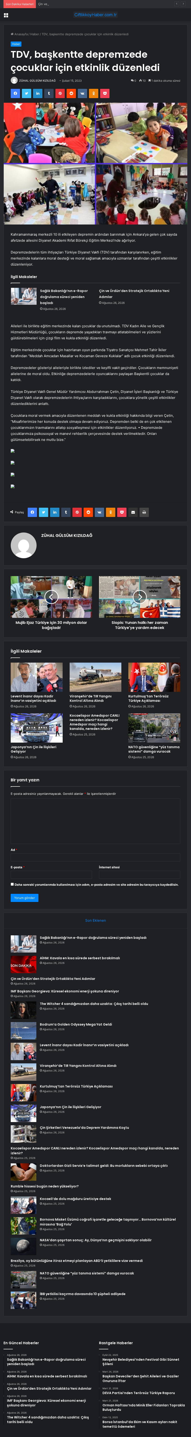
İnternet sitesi (109, 867)
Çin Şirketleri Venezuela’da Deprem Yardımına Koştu (84, 1127)
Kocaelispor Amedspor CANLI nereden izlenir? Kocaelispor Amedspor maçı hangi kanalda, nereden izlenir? (94, 722)
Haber (34, 34)
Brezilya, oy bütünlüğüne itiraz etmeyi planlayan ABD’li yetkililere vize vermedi (77, 1260)
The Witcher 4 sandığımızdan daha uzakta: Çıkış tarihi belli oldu (94, 1003)
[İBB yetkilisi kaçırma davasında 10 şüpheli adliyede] (23, 1300)
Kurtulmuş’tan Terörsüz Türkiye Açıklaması (148, 698)
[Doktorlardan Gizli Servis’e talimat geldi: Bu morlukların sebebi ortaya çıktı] (23, 1172)
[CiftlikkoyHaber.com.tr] (95, 15)
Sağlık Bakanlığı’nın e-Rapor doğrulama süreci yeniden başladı (64, 297)
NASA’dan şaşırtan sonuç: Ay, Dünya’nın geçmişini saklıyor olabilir (96, 1240)
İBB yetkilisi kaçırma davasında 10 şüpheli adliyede (83, 1294)
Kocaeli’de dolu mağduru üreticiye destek (75, 1198)
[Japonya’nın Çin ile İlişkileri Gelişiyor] (37, 728)
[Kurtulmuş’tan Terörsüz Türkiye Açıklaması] (154, 677)
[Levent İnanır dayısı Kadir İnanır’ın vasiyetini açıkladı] (37, 677)
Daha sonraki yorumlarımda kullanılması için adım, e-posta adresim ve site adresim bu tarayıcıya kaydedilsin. (97, 884)
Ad (14, 850)
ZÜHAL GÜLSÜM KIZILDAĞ (37, 80)
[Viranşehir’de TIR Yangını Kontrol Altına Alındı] (96, 677)
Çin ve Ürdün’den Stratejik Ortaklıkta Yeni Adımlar (73, 4)
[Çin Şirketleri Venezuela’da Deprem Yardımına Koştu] (23, 1134)
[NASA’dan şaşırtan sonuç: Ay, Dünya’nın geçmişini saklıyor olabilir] (23, 1246)
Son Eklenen (95, 920)
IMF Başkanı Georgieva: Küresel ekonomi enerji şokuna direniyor (65, 991)
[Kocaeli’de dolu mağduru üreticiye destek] (23, 1205)
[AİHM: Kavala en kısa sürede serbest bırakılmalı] (23, 964)
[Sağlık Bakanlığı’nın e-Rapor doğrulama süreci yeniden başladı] (24, 296)
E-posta (18, 867)
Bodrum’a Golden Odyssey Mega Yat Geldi (76, 1024)
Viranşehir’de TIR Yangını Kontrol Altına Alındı (91, 698)
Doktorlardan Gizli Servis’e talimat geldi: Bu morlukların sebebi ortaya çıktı (104, 1165)
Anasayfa (21, 34)
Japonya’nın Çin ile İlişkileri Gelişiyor (33, 749)
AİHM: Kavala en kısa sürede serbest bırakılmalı (80, 958)
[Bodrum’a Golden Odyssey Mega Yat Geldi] (23, 1030)
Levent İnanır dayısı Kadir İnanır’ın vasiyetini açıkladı (33, 698)
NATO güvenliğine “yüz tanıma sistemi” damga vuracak (154, 749)
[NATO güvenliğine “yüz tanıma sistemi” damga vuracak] (154, 728)
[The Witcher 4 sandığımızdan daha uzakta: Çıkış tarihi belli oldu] (23, 1010)
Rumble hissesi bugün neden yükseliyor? (45, 1186)
